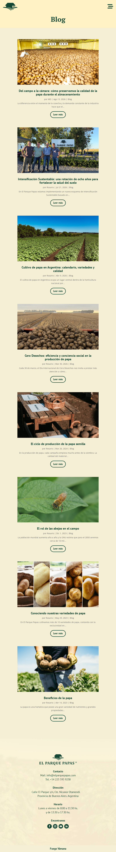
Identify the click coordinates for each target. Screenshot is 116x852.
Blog (70, 99)
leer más (58, 114)
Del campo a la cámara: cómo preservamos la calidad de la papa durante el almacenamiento (58, 92)
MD (49, 99)
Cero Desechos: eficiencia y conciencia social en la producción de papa (58, 357)
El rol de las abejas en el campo (58, 528)
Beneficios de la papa (58, 698)
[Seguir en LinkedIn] (66, 826)
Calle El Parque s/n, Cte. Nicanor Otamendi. (58, 792)
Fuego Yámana (58, 848)
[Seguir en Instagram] (55, 826)
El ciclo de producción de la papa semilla (58, 444)
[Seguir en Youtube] (61, 826)
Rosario (50, 187)
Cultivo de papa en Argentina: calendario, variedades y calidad (58, 269)
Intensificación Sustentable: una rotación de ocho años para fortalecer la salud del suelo (58, 181)
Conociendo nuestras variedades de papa (58, 613)
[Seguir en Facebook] (49, 826)
